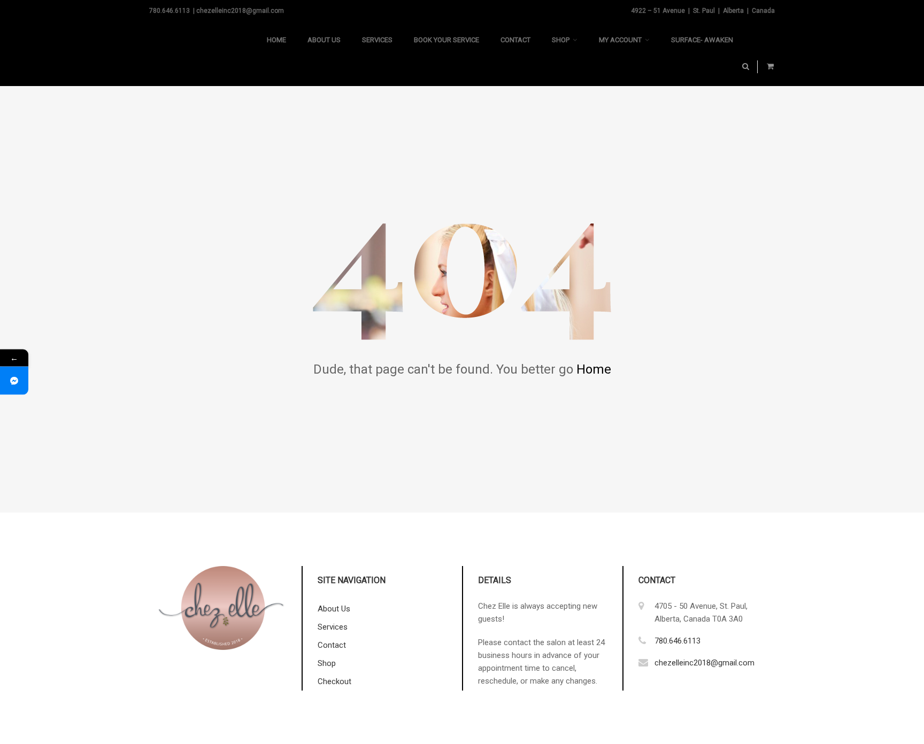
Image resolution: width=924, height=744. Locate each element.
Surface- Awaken (702, 40)
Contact (515, 40)
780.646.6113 (677, 641)
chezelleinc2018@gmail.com (704, 663)
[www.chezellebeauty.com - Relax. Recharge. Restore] (202, 54)
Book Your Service (446, 40)
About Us (324, 40)
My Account (620, 40)
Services (377, 40)
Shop (560, 40)
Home (276, 40)
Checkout (334, 681)
